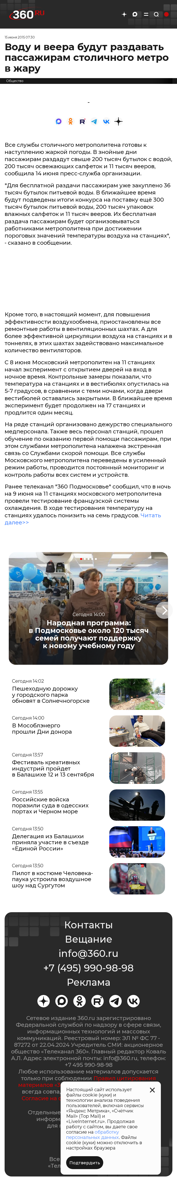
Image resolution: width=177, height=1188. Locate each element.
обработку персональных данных (92, 1134)
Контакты (88, 925)
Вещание (88, 939)
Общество (15, 81)
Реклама (88, 982)
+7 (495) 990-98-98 (88, 968)
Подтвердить (84, 1162)
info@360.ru (88, 953)
